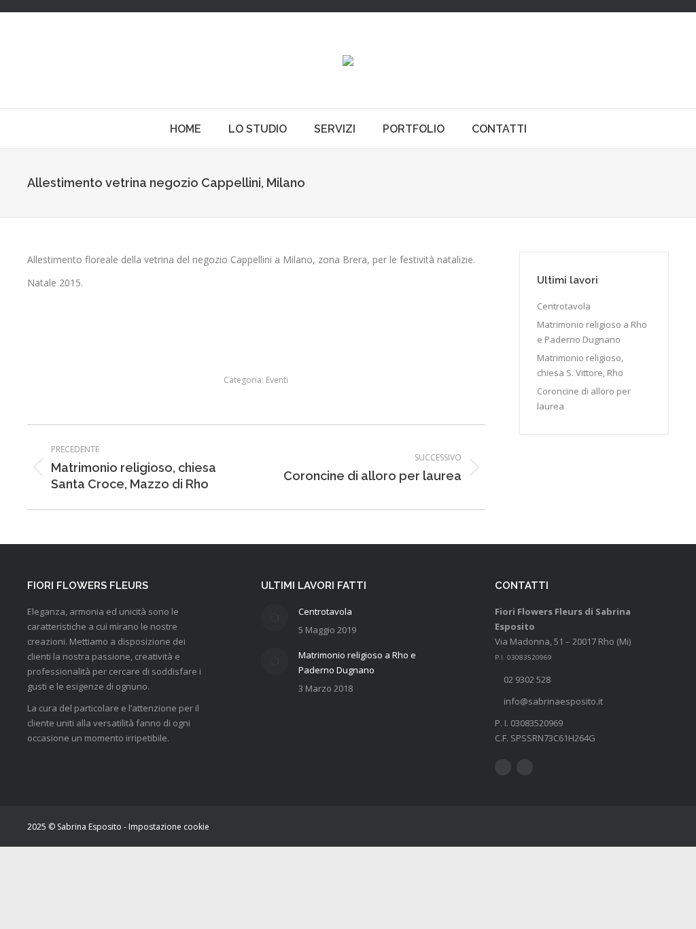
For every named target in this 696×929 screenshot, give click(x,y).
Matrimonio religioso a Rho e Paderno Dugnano (592, 331)
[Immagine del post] (274, 617)
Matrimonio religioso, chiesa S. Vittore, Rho (580, 365)
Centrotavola (564, 306)
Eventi (277, 380)
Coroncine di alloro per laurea (584, 398)
